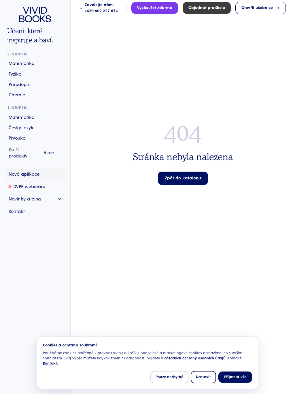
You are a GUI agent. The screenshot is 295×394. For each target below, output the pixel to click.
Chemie (17, 95)
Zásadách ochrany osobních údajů (195, 358)
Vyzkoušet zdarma (154, 8)
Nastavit (203, 377)
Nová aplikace (24, 174)
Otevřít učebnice (257, 8)
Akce (49, 153)
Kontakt (50, 363)
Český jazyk (21, 127)
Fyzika (15, 74)
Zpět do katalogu (183, 178)
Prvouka (17, 138)
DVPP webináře (29, 186)
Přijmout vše (235, 377)
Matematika (22, 63)
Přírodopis (19, 84)
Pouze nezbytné (169, 377)
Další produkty (18, 152)
